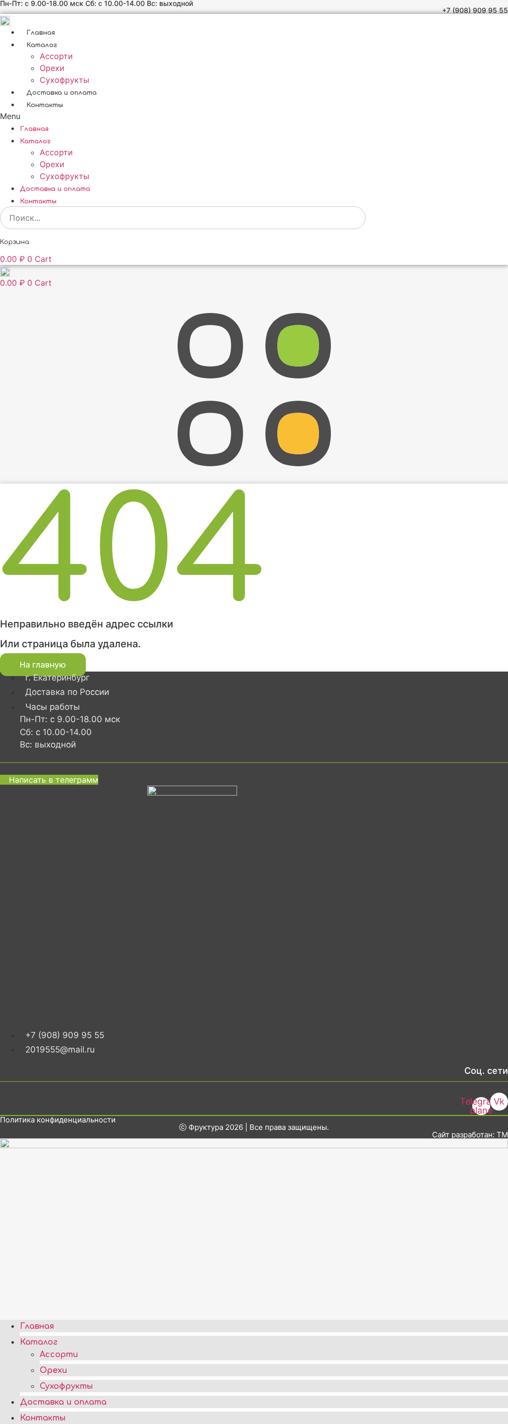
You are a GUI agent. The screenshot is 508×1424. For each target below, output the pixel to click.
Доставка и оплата (61, 92)
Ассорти (56, 56)
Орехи (52, 68)
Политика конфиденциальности (58, 1119)
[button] (254, 116)
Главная (40, 32)
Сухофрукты (64, 80)
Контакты (44, 105)
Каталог (41, 45)
